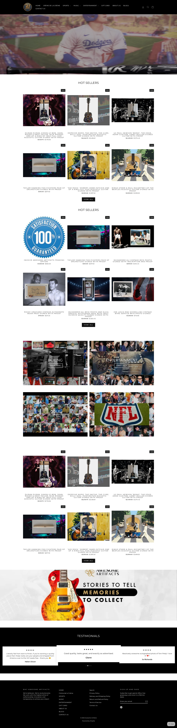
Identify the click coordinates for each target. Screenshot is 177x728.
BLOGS (126, 5)
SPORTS (66, 5)
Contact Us (94, 705)
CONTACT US (40, 9)
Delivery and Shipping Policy (100, 696)
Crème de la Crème (51, 5)
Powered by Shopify (88, 721)
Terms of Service (95, 702)
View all (88, 199)
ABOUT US (116, 5)
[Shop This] (55, 363)
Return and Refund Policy (99, 699)
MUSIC (76, 5)
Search (92, 690)
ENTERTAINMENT (90, 5)
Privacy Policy (94, 693)
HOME (37, 5)
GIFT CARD (105, 5)
